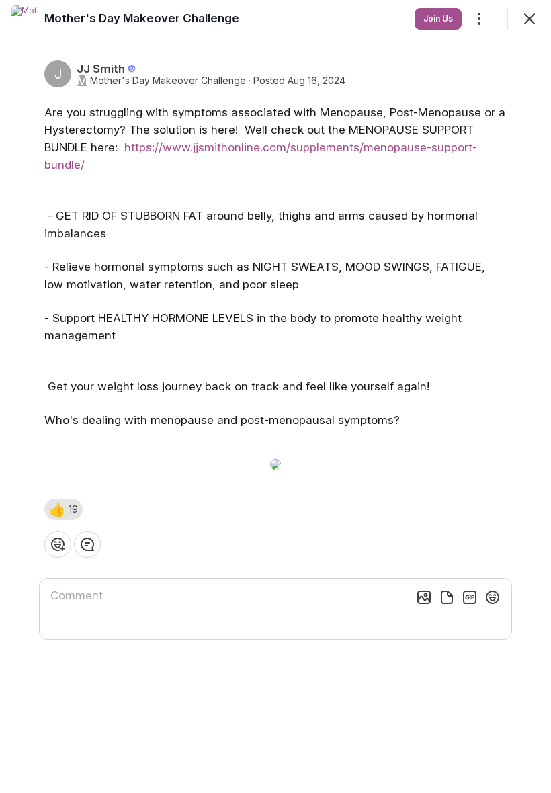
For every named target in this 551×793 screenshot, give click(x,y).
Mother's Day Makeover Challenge (168, 80)
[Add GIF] (469, 597)
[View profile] (24, 18)
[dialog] (275, 396)
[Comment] (87, 544)
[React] (58, 544)
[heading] (141, 18)
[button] (63, 509)
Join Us (438, 18)
